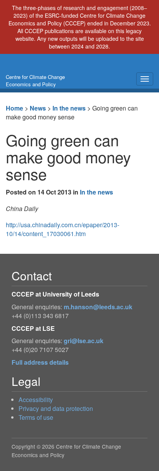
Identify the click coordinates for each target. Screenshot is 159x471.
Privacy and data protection (56, 408)
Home (14, 108)
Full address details (40, 362)
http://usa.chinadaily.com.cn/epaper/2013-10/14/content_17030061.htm (62, 229)
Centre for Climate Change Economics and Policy (35, 80)
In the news (69, 108)
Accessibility (36, 399)
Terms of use (36, 417)
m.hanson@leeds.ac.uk (98, 306)
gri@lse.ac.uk (83, 340)
